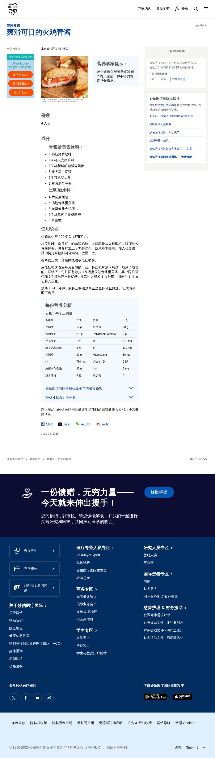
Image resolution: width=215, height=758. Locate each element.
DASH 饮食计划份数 (60, 397)
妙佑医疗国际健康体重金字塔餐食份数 (73, 388)
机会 (163, 79)
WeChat (85, 424)
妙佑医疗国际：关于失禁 (164, 132)
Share (49, 424)
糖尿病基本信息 (159, 140)
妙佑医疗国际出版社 (167, 105)
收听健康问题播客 (160, 124)
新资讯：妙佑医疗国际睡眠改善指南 (171, 116)
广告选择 (177, 79)
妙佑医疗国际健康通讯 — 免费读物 (170, 156)
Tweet (67, 424)
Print (203, 25)
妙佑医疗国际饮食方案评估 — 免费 (170, 148)
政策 (152, 79)
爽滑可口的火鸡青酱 (39, 32)
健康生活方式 (15, 459)
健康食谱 (13, 25)
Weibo (105, 424)
